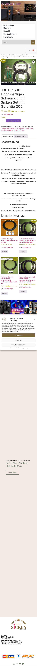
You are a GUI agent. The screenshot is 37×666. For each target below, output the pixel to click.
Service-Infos (9, 34)
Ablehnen (19, 340)
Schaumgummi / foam (22, 129)
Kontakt (6, 31)
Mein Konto (8, 37)
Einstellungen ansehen (18, 345)
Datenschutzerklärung (16, 348)
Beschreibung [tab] (8, 136)
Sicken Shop (8, 25)
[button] (34, 319)
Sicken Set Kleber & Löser (12, 55)
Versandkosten (8, 114)
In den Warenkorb (14, 121)
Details (4, 252)
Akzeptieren (18, 335)
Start (2, 55)
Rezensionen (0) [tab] (20, 136)
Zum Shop (12, 472)
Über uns (7, 28)
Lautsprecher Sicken (7, 129)
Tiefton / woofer (19, 131)
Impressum (24, 348)
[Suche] (33, 42)
